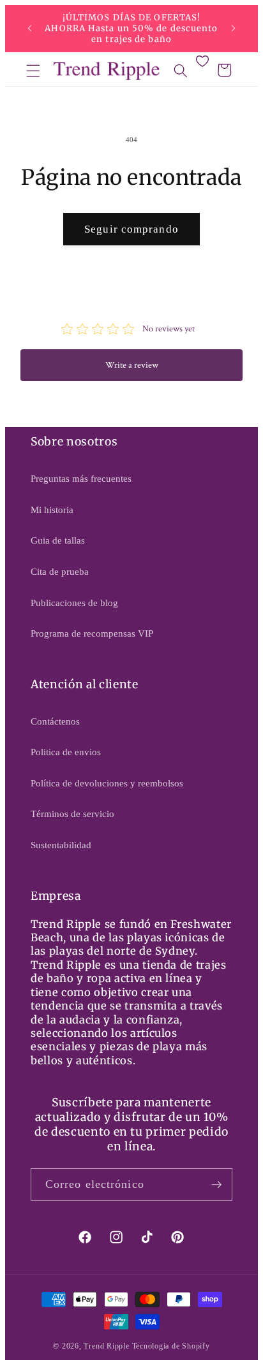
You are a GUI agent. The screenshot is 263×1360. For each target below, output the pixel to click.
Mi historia (52, 509)
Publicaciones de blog (74, 602)
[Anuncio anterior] (30, 29)
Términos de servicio (72, 813)
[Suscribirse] (216, 1184)
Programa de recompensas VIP (92, 633)
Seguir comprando (131, 229)
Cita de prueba (60, 571)
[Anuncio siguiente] (234, 29)
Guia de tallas (58, 540)
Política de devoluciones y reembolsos (107, 783)
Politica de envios (66, 751)
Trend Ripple (106, 1346)
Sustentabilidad (61, 844)
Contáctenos (55, 721)
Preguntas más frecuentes (81, 478)
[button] (33, 70)
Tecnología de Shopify (171, 1346)
